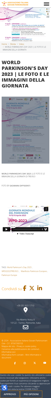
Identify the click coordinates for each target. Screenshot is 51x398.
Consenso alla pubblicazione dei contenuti (20, 349)
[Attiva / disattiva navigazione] (46, 4)
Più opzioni (31, 394)
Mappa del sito (8, 346)
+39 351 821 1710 (25, 305)
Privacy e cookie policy (26, 346)
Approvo (10, 394)
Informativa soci (9, 352)
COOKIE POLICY (31, 389)
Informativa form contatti (13, 354)
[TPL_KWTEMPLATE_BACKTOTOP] (46, 393)
